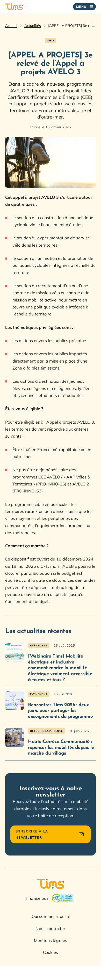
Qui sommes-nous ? (51, 916)
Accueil (11, 25)
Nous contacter (50, 928)
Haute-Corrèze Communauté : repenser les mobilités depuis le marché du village (61, 747)
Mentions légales (50, 940)
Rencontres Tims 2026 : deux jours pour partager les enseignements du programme (60, 711)
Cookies (50, 952)
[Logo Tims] (14, 6)
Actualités (32, 25)
